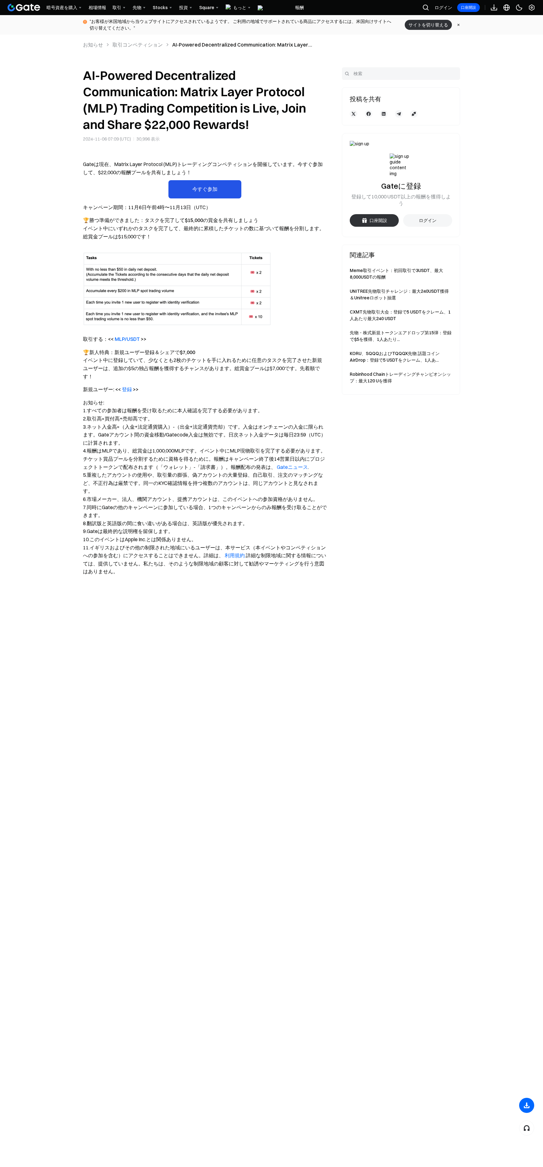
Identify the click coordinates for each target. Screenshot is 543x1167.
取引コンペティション (137, 45)
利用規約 (235, 555)
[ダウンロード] (526, 1105)
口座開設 (468, 7)
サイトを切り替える (428, 24)
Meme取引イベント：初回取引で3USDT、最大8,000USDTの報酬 (396, 274)
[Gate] (24, 7)
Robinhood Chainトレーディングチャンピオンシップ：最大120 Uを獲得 (400, 377)
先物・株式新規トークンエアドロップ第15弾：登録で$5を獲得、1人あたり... (401, 336)
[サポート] (526, 1128)
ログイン (443, 7)
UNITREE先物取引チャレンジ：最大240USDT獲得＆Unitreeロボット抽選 (399, 294)
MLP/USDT (127, 339)
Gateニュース (292, 467)
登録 (127, 389)
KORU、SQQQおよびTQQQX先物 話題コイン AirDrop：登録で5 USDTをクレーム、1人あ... (395, 357)
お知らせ (93, 45)
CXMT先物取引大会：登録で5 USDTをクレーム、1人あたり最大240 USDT (400, 315)
